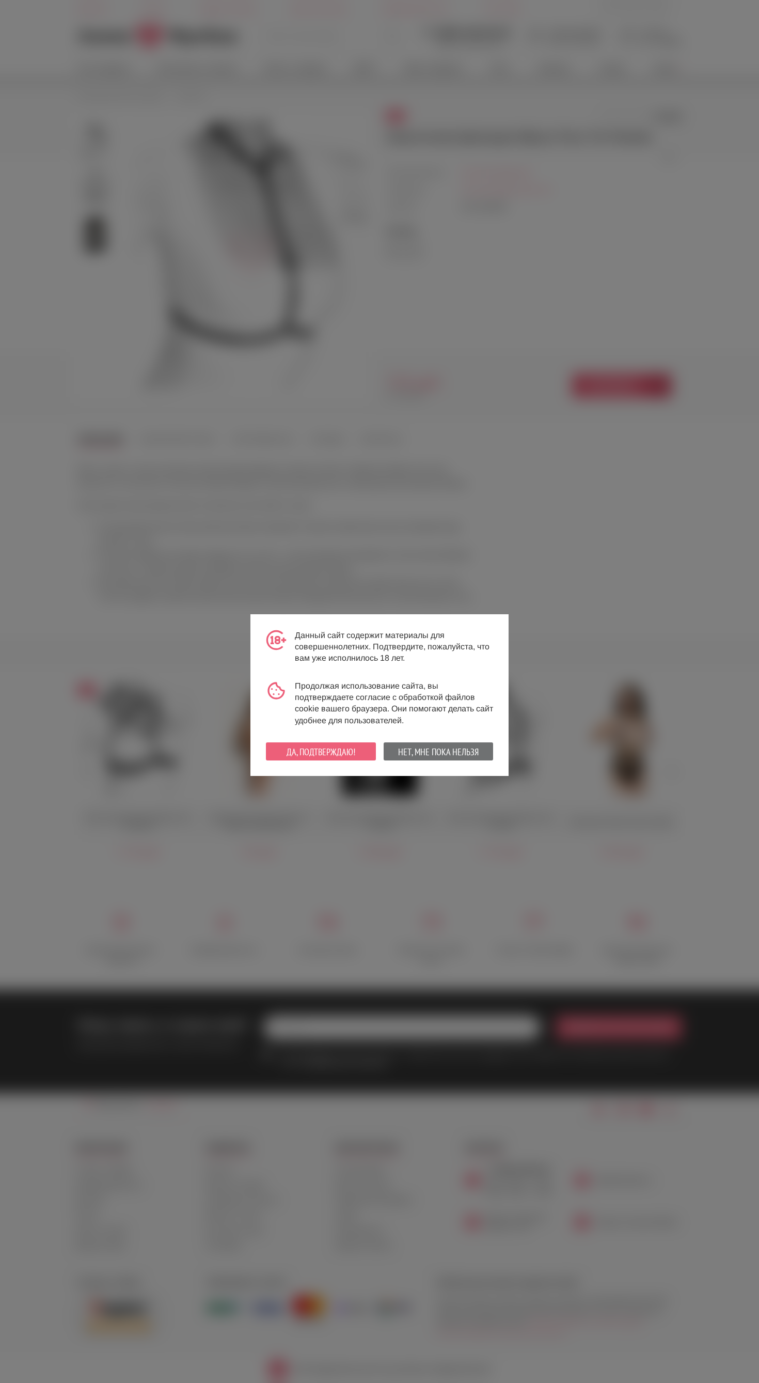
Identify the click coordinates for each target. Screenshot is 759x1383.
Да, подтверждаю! (321, 752)
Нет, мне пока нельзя (438, 752)
